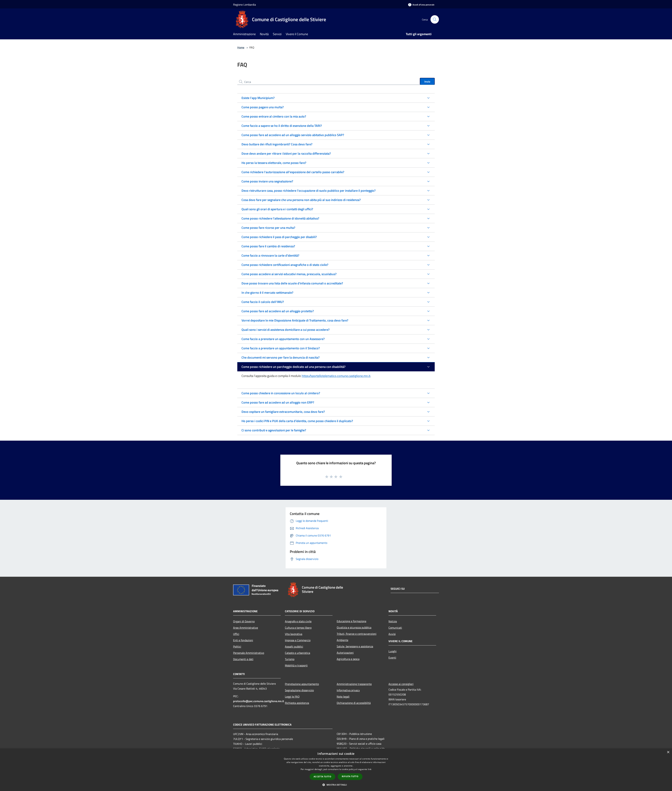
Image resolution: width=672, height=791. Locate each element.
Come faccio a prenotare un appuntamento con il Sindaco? (280, 348)
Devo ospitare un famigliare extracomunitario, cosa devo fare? (283, 411)
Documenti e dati (243, 659)
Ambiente (342, 640)
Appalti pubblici (294, 646)
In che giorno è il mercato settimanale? (267, 292)
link (369, 769)
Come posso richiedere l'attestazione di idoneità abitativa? (280, 218)
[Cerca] (434, 19)
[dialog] (336, 769)
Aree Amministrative (245, 628)
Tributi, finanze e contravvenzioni (356, 634)
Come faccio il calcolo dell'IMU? (262, 301)
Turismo (289, 659)
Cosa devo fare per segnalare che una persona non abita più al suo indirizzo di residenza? (301, 199)
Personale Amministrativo (248, 653)
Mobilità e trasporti (296, 665)
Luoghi (392, 651)
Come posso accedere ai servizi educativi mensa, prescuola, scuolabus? (289, 274)
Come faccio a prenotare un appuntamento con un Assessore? (283, 339)
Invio (427, 81)
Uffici (236, 634)
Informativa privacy (348, 690)
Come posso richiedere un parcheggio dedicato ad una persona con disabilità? (293, 366)
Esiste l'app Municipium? (258, 98)
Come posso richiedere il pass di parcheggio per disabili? (279, 237)
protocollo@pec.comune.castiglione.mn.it (258, 701)
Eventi (392, 657)
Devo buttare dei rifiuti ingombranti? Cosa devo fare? (276, 144)
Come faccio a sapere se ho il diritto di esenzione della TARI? (281, 125)
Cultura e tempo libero (298, 628)
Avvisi (392, 634)
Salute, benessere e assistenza (355, 646)
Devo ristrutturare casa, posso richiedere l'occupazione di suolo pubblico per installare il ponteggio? (308, 190)
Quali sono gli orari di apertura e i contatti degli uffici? (277, 209)
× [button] (668, 752)
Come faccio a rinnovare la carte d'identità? (270, 255)
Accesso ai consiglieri (401, 684)
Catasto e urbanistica (297, 653)
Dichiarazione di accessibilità (354, 703)
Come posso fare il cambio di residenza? (268, 246)
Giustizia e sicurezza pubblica (354, 627)
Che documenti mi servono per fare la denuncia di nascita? (280, 357)
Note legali (343, 696)
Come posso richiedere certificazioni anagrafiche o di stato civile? (284, 264)
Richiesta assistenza (297, 703)
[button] (336, 785)
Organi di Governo (244, 621)
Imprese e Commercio (297, 640)
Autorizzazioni (345, 653)
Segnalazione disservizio (299, 690)
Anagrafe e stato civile (298, 621)
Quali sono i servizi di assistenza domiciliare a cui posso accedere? (285, 329)
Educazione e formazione (351, 621)
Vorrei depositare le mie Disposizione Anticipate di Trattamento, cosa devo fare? (294, 320)
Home (240, 47)
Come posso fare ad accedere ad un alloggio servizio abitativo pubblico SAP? (292, 135)
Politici (237, 646)
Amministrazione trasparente (354, 684)
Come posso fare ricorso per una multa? (268, 227)
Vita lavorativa (293, 634)
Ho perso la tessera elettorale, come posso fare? (273, 162)
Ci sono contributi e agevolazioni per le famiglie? (273, 430)
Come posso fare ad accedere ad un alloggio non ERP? (277, 402)
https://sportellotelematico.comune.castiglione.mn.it (336, 375)
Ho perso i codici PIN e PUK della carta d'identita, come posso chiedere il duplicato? (297, 421)
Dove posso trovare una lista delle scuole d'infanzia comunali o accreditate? (292, 283)
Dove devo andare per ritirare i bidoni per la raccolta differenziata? (286, 153)
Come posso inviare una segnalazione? (267, 181)
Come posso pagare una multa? (262, 107)
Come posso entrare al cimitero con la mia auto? (273, 116)
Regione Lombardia (244, 4)
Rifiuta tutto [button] (350, 776)
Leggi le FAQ (292, 696)
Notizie (392, 621)
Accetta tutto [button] (322, 776)
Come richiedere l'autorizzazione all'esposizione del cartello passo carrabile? (292, 172)
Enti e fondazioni (243, 640)
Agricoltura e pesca (348, 659)
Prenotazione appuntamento (302, 684)
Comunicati (395, 628)
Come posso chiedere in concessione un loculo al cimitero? (280, 393)
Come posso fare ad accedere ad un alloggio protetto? (277, 311)
